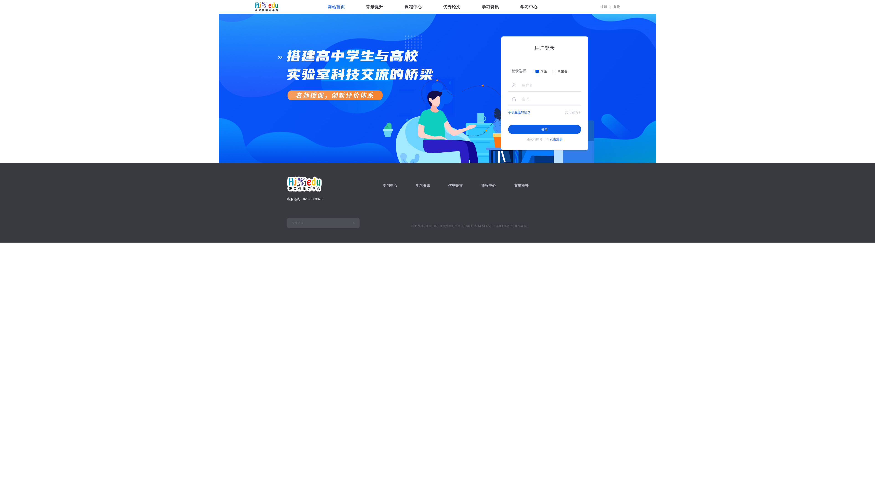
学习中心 (529, 7)
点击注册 (556, 139)
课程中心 (413, 7)
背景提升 (374, 7)
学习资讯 (490, 7)
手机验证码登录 (519, 112)
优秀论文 (452, 7)
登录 (616, 7)
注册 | (606, 7)
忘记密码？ (573, 112)
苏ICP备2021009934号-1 (512, 226)
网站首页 (336, 7)
